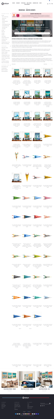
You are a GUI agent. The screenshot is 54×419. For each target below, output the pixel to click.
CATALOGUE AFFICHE (5, 13)
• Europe (2, 30)
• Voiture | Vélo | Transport (5, 56)
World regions (3, 406)
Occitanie (3, 22)
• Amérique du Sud (4, 39)
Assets (28, 405)
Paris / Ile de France (5, 16)
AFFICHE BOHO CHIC (4, 66)
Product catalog (3, 405)
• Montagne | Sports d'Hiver (5, 55)
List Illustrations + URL (17, 405)
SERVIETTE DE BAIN (4, 69)
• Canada (2, 33)
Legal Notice (16, 409)
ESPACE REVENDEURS (27, 4)
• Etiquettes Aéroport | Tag (5, 42)
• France (2, 15)
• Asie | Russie (3, 36)
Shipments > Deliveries (17, 406)
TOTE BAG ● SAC (4, 68)
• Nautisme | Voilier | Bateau (5, 50)
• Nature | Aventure (4, 53)
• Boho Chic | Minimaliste (5, 43)
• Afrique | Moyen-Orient (5, 37)
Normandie (3, 28)
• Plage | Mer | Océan (4, 47)
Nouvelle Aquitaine (5, 21)
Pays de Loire (4, 18)
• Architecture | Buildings (5, 61)
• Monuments (3, 59)
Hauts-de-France (4, 27)
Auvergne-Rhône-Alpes (5, 25)
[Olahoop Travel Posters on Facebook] (42, 405)
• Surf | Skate (3, 49)
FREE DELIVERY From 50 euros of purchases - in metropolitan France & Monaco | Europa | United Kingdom (32, 33)
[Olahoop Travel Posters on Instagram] (40, 405)
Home (27, 8)
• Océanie (2, 34)
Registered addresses (30, 406)
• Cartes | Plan (3, 40)
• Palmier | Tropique (4, 52)
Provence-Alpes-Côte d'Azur (6, 24)
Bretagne (3, 19)
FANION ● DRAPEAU (4, 71)
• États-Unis (3, 31)
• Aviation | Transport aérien (5, 58)
